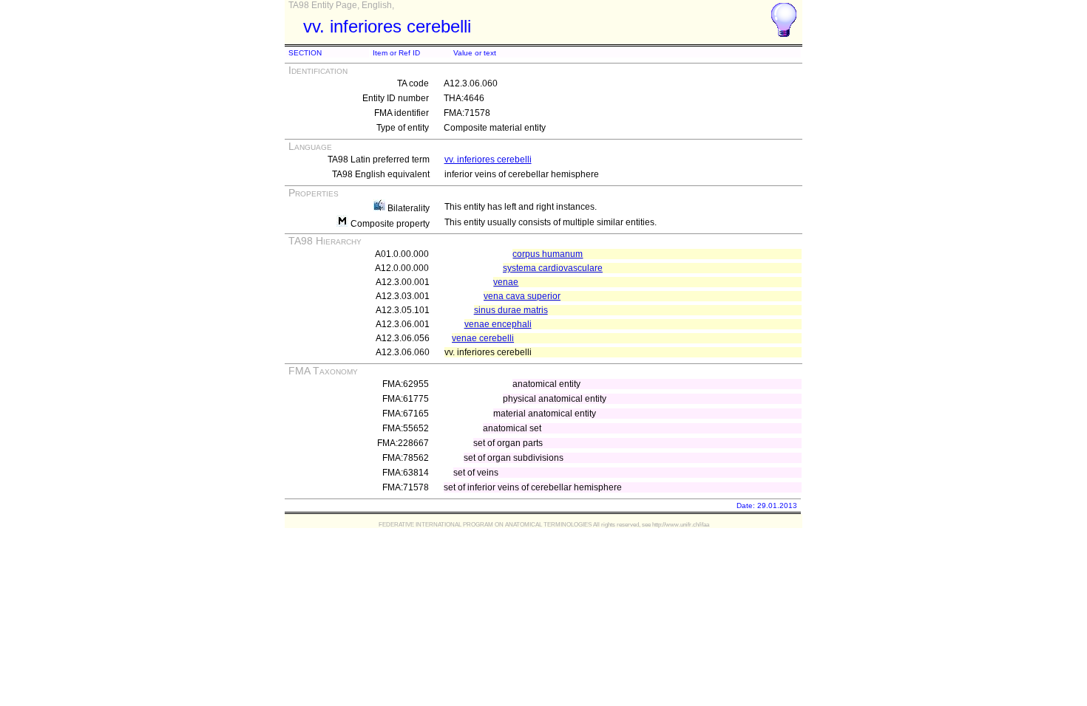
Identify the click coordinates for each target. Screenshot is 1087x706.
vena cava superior (522, 296)
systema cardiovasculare (553, 268)
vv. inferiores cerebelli (488, 159)
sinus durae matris (511, 310)
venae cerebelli (483, 338)
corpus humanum (547, 254)
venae (505, 282)
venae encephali (498, 324)
